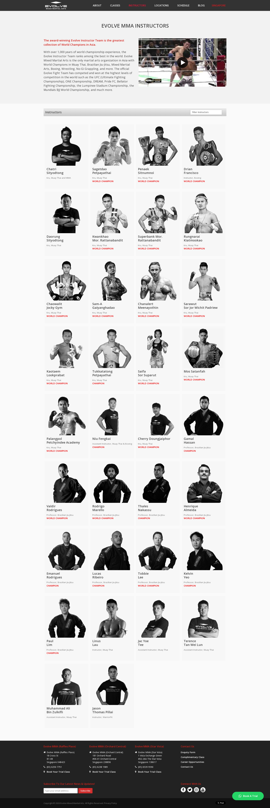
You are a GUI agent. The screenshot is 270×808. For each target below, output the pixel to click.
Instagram (196, 789)
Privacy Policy (110, 803)
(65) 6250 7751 (54, 766)
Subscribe (85, 790)
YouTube (202, 789)
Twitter (189, 789)
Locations (162, 5)
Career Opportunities (192, 761)
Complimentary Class (192, 757)
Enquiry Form (188, 752)
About (97, 5)
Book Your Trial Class (58, 771)
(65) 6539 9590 (145, 766)
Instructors (137, 5)
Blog (201, 5)
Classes (115, 5)
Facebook (183, 789)
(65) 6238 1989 (100, 766)
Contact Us (187, 766)
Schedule (183, 5)
